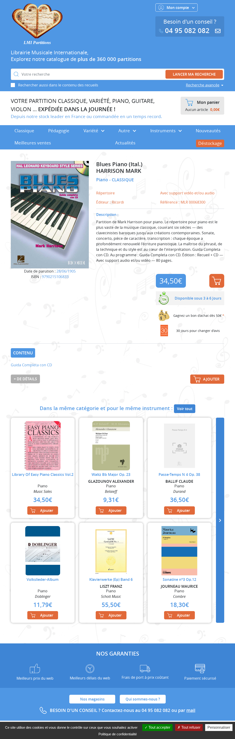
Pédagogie (58, 131)
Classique (24, 131)
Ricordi (118, 202)
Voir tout (184, 408)
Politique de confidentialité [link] (117, 734)
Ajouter (216, 281)
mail (190, 710)
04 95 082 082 (187, 30)
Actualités (125, 143)
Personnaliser (218, 727)
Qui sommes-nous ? (143, 699)
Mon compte (178, 7)
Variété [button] (91, 131)
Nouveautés (208, 131)
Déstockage (210, 143)
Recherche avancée (202, 85)
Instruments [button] (163, 131)
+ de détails (25, 378)
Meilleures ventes (32, 143)
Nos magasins (92, 699)
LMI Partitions (37, 42)
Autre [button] (124, 131)
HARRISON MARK (118, 171)
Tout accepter (159, 727)
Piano (102, 180)
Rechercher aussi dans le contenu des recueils (58, 85)
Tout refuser (190, 727)
